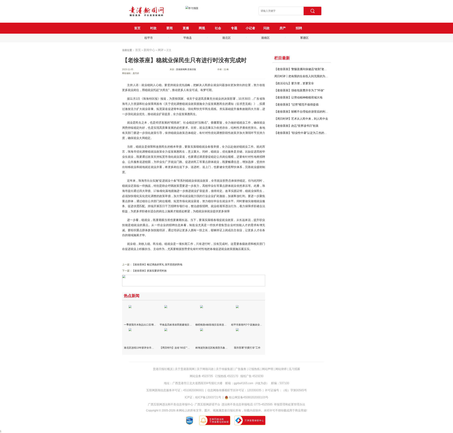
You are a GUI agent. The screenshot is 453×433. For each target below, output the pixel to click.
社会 (218, 28)
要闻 (169, 28)
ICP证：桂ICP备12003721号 (203, 397)
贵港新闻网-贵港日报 (186, 69)
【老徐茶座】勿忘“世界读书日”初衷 (296, 125)
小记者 (250, 28)
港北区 (226, 37)
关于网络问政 (205, 369)
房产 (282, 28)
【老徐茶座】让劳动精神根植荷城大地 (298, 97)
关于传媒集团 (224, 369)
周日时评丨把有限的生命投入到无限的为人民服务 (305, 76)
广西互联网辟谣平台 (207, 404)
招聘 (299, 28)
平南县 (187, 37)
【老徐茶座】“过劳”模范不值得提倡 (296, 104)
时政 (153, 28)
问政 (266, 28)
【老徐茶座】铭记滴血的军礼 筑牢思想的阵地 (157, 264)
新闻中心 (149, 50)
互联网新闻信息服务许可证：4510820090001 (175, 390)
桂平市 (148, 37)
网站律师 (281, 369)
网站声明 (267, 369)
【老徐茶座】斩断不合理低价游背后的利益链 (302, 111)
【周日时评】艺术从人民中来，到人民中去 (301, 118)
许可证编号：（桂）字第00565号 (286, 390)
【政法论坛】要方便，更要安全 (294, 83)
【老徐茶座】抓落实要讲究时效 (149, 270)
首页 (137, 28)
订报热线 (254, 369)
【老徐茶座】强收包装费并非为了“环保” (299, 90)
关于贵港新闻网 (185, 369)
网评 (161, 50)
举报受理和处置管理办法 (289, 404)
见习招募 (294, 369)
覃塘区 (304, 37)
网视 (202, 28)
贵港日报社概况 (163, 369)
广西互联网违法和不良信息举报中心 (170, 404)
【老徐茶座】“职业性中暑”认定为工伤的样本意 (303, 132)
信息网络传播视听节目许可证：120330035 (234, 390)
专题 (234, 28)
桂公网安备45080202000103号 (248, 397)
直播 (186, 28)
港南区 (265, 37)
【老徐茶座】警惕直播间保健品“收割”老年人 (302, 69)
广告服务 (240, 369)
